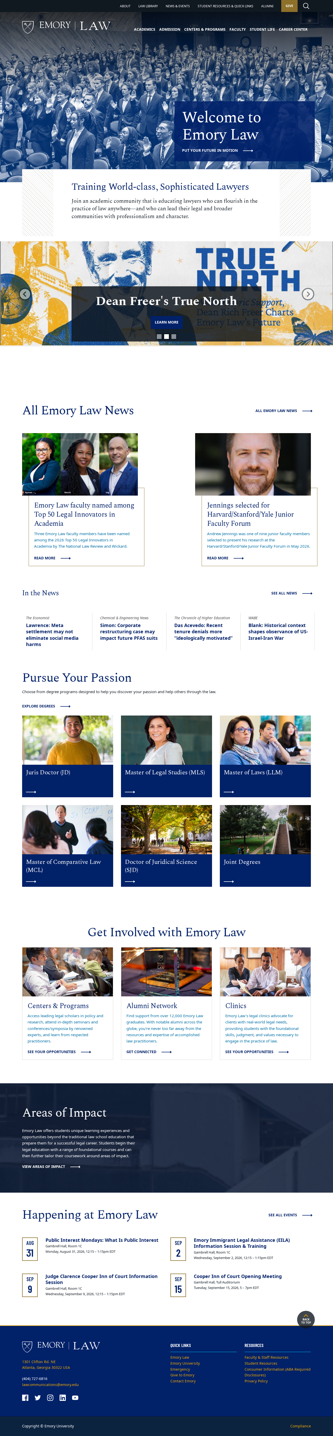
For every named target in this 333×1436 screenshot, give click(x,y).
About (125, 6)
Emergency (180, 1369)
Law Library (148, 6)
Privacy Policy (256, 1381)
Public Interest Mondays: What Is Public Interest (102, 1240)
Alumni (267, 6)
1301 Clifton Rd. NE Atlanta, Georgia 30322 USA (46, 1365)
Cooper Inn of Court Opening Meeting (238, 1276)
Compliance (300, 1426)
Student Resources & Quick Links (225, 6)
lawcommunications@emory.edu (50, 1385)
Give (289, 6)
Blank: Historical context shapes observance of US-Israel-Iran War (278, 632)
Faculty (237, 29)
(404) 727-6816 (34, 1379)
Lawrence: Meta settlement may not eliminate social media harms (52, 635)
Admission (169, 29)
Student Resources (261, 1363)
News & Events (178, 6)
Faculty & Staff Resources (267, 1357)
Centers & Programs (205, 29)
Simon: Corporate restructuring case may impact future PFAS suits (129, 632)
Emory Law (179, 1357)
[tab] (159, 336)
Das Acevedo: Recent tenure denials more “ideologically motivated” (203, 632)
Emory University (185, 1363)
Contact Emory (183, 1381)
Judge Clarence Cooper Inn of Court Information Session (102, 1279)
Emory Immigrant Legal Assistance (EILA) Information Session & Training (242, 1243)
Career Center (293, 29)
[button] (25, 294)
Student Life (262, 29)
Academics (144, 29)
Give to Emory (182, 1375)
